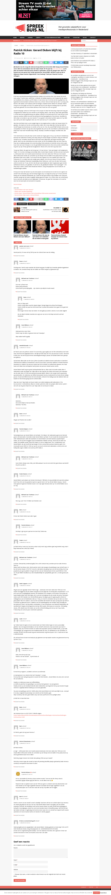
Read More (103, 892)
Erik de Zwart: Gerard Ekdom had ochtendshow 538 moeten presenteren (35, 193)
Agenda (30, 37)
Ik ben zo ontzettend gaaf (27, 821)
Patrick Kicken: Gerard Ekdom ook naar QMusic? (22, 236)
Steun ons (76, 37)
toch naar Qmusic (57, 69)
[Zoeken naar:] (89, 40)
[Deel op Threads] (66, 62)
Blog (36, 58)
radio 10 (42, 204)
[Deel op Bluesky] (61, 62)
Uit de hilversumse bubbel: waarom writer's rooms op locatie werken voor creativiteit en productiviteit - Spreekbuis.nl (84, 111)
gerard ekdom (22, 204)
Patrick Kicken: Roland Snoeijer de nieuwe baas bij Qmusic (59, 236)
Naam (15, 860)
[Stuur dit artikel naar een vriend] (36, 62)
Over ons (67, 37)
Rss (97, 887)
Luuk (20, 619)
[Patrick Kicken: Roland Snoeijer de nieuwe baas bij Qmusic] (60, 226)
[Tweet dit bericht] (21, 62)
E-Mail (15, 865)
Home (15, 37)
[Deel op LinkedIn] (26, 62)
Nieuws (22, 37)
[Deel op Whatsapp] (46, 62)
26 (40, 58)
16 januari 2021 (19, 58)
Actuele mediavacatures (53, 37)
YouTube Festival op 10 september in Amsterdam (84, 53)
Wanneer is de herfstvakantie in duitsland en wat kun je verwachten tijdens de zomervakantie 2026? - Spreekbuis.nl (83, 103)
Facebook (83, 887)
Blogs (85, 37)
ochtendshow (33, 204)
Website (16, 869)
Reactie (16, 848)
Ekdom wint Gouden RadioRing (23, 191)
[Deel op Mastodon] (51, 62)
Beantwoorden (19, 255)
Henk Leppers (23, 583)
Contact (93, 37)
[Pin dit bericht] (31, 62)
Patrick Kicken (29, 58)
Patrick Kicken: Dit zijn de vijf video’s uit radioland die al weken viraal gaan (41, 236)
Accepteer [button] (96, 892)
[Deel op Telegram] (56, 62)
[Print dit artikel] (41, 62)
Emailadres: (74, 130)
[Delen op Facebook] (16, 62)
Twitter (91, 887)
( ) (41, 40)
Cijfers (38, 37)
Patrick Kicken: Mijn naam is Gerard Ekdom (27, 195)
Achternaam (74, 128)
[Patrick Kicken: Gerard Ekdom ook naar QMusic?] (22, 226)
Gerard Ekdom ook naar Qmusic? (24, 189)
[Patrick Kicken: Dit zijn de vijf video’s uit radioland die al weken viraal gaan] (41, 226)
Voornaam (73, 125)
